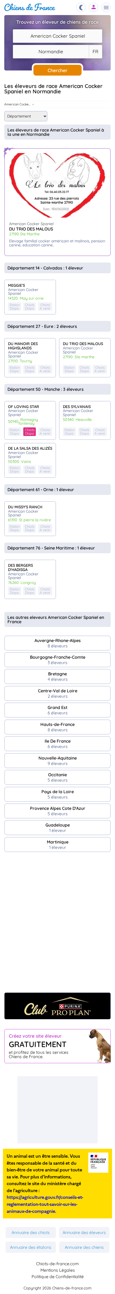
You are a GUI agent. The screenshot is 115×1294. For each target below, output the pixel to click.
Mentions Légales (57, 1270)
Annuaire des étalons (30, 1247)
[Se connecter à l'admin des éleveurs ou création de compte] (93, 7)
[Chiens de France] (29, 7)
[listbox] (95, 51)
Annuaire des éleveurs (84, 1232)
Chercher (57, 70)
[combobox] (57, 36)
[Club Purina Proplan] (57, 1005)
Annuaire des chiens (84, 1247)
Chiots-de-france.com (57, 1263)
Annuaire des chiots (30, 1232)
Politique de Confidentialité (58, 1276)
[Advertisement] (57, 925)
